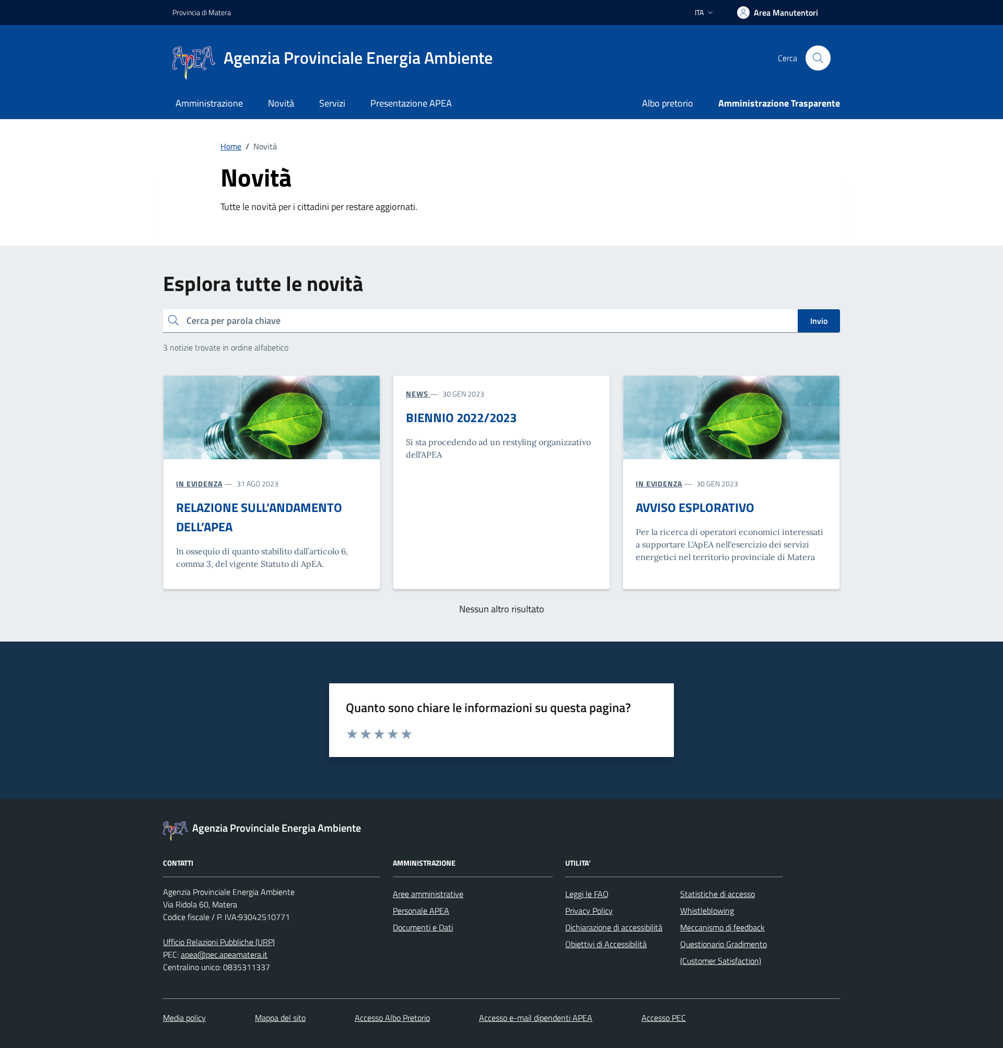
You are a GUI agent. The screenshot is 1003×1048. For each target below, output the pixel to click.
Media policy (184, 1017)
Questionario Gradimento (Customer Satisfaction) (723, 952)
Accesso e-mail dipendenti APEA (535, 1017)
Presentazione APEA (411, 103)
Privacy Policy (589, 910)
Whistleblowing (707, 910)
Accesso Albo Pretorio (392, 1017)
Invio (818, 321)
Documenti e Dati (423, 927)
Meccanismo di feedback (722, 927)
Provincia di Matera (201, 12)
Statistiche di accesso (717, 894)
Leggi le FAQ (587, 894)
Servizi (332, 103)
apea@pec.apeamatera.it (224, 954)
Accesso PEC (664, 1017)
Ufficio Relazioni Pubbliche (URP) (219, 942)
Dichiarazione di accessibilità (613, 927)
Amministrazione (209, 103)
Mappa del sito (280, 1017)
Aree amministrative (428, 894)
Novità (281, 103)
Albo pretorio (667, 103)
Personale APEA (421, 910)
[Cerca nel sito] (818, 58)
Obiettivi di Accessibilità (606, 944)
